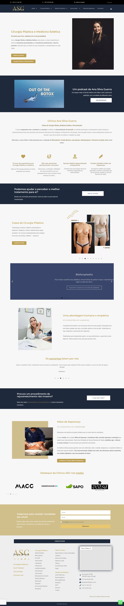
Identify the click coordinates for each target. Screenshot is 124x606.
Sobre (33, 8)
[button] (68, 234)
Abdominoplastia (86, 140)
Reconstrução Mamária (41, 586)
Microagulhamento (60, 580)
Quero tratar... (60, 550)
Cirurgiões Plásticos (20, 564)
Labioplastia (38, 563)
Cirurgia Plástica (45, 8)
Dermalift (37, 558)
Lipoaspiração (76, 140)
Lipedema (57, 555)
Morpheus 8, (47, 402)
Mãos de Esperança (88, 8)
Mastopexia (38, 581)
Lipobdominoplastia (40, 568)
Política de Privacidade (94, 596)
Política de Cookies (105, 596)
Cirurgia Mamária (66, 140)
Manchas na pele (59, 561)
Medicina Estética (60, 8)
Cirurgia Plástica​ (41, 550)
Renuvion (57, 588)
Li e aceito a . (73, 522)
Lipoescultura (38, 573)
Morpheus (58, 582)
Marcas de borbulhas (60, 558)
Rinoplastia (38, 589)
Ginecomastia (38, 560)
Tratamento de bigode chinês (99, 140)
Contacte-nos (18, 575)
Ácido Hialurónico (60, 575)
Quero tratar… (74, 8)
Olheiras (57, 563)
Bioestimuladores (32, 402)
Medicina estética (62, 572)
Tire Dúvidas (18, 571)
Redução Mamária (40, 578)
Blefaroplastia (56, 140)
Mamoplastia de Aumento (41, 576)
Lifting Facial (38, 566)
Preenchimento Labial (61, 566)
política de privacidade (77, 522)
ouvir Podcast (18, 568)
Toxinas (40, 402)
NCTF (56, 585)
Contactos (100, 8)
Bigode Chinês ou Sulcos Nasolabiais (65, 553)
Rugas (57, 568)
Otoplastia (37, 583)
